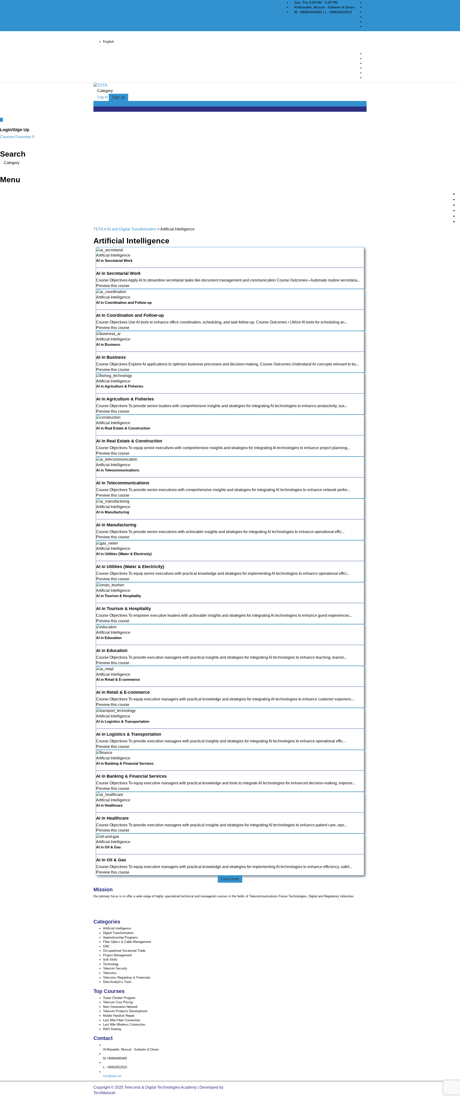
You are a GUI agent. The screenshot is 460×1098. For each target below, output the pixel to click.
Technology (111, 964)
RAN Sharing (112, 1029)
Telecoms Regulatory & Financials (126, 977)
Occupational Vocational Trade (124, 950)
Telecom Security (115, 968)
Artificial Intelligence (117, 928)
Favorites (24, 137)
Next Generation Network (120, 1007)
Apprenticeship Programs (120, 937)
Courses (7, 137)
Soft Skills (110, 959)
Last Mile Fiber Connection (121, 1020)
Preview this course (112, 286)
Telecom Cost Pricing (118, 1002)
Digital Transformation (118, 933)
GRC (106, 946)
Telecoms (109, 973)
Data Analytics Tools (117, 982)
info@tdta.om (112, 1076)
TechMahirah (104, 1093)
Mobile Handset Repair (118, 1015)
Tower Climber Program (119, 998)
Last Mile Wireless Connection (124, 1024)
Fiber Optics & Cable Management (127, 942)
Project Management (117, 955)
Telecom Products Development (125, 1011)
